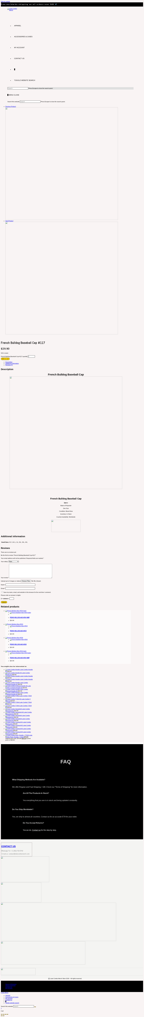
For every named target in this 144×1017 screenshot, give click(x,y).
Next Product (9, 221)
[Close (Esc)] (7, 1014)
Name (3, 585)
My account (8, 988)
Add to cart (5, 358)
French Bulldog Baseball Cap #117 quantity (14, 356)
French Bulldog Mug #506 (18, 644)
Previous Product (10, 106)
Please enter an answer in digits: (11, 595)
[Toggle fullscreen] (3, 1014)
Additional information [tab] (12, 363)
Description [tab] (8, 362)
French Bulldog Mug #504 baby (19, 617)
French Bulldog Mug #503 (18, 631)
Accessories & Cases (11, 997)
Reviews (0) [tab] (9, 365)
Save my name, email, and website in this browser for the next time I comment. (27, 592)
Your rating (4, 561)
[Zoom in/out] (1, 1014)
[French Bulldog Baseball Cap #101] (61, 334)
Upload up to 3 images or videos (11, 581)
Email (3, 588)
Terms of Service (10, 985)
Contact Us (8, 987)
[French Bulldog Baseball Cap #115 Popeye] (61, 219)
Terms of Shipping (10, 984)
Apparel (7, 995)
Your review (5, 577)
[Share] (5, 1014)
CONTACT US (8, 846)
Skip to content (5, 1)
